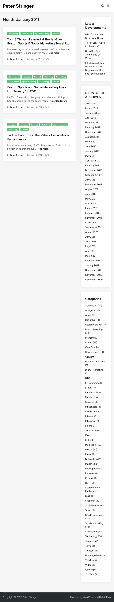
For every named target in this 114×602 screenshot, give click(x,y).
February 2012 (92, 213)
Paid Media (91, 463)
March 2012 (91, 208)
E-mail (88, 387)
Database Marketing (95, 361)
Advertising (91, 305)
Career (88, 342)
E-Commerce (92, 383)
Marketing (49, 77)
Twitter (56, 34)
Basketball (90, 319)
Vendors (89, 560)
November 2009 (94, 279)
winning (89, 569)
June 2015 (90, 146)
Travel (88, 545)
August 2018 (92, 136)
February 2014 (92, 165)
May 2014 (90, 155)
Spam (88, 510)
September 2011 (94, 227)
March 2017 (91, 141)
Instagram (90, 411)
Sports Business (93, 515)
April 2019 (90, 117)
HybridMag (105, 597)
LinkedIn (89, 440)
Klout (88, 435)
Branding (90, 337)
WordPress (88, 597)
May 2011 (90, 246)
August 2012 (92, 189)
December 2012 (93, 184)
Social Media (27, 34)
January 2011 (92, 265)
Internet (37, 77)
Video (88, 564)
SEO (87, 496)
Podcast (89, 478)
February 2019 (92, 127)
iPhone (88, 425)
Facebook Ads (92, 397)
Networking (13, 34)
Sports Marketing (42, 34)
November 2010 (93, 274)
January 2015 (92, 151)
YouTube (89, 574)
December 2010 (93, 270)
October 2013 (92, 175)
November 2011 (93, 217)
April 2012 (90, 203)
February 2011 (92, 260)
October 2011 (92, 222)
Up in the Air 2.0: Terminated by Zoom (94, 55)
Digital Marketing (94, 369)
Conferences (13, 77)
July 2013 (90, 179)
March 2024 (91, 108)
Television (90, 541)
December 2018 (93, 132)
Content (89, 356)
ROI (87, 482)
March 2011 (91, 255)
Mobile (88, 449)
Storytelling (91, 531)
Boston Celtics (93, 324)
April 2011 (90, 251)
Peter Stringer (18, 6)
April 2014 (90, 160)
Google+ (89, 402)
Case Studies (92, 347)
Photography (92, 468)
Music (88, 454)
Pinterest (90, 473)
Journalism (91, 430)
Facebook (27, 77)
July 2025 (90, 103)
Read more (53, 52)
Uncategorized (93, 555)
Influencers (91, 406)
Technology (44, 82)
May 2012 (90, 198)
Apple (88, 315)
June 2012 (90, 194)
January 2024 (92, 113)
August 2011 (91, 232)
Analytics (12, 125)
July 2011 (90, 236)
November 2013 (93, 170)
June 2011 (90, 241)
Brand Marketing (94, 329)
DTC (87, 378)
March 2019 (91, 122)
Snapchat (90, 500)
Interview (90, 421)
